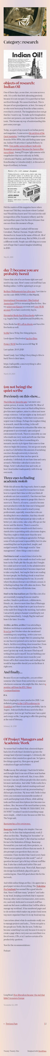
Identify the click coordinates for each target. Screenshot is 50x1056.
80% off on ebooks (25, 324)
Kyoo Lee (7, 631)
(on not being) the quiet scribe (18, 388)
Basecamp (8, 829)
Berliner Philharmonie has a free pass (19, 291)
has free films (31, 338)
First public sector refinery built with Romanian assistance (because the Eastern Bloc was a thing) (24, 149)
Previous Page (11, 1023)
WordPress (42, 1051)
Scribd (6, 332)
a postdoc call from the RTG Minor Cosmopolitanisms (25, 687)
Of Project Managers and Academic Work (23, 741)
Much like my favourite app (15, 401)
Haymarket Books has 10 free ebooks (19, 315)
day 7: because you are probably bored (21, 271)
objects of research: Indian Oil (19, 84)
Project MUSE (9, 343)
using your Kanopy (15, 306)
